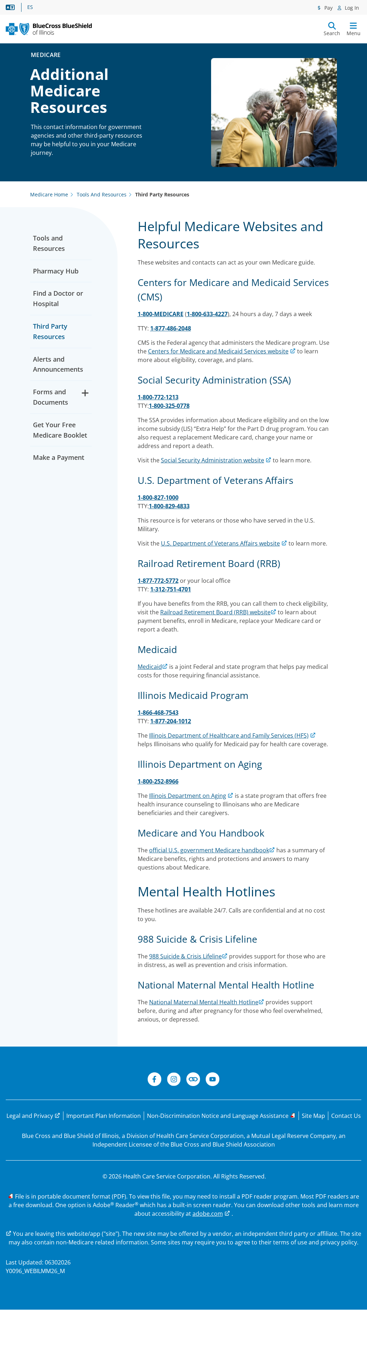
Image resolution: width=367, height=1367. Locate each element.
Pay (328, 7)
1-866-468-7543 (158, 712)
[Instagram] (174, 1080)
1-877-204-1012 (170, 721)
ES (30, 7)
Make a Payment (58, 457)
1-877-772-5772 (158, 581)
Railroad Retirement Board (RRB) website (215, 612)
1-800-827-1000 (158, 497)
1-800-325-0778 (169, 406)
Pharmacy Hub (55, 271)
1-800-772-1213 (158, 397)
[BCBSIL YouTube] (212, 1080)
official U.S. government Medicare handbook (209, 850)
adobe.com (207, 1214)
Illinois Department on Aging (187, 796)
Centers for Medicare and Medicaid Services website (218, 351)
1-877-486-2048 (170, 328)
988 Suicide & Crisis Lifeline (185, 956)
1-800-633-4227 (207, 314)
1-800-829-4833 (169, 506)
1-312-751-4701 (170, 589)
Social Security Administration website (212, 460)
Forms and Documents (50, 396)
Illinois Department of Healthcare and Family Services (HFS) (229, 735)
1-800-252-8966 (158, 781)
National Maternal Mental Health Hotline (203, 1002)
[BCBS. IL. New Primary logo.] (49, 29)
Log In (351, 7)
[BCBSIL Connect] (193, 1080)
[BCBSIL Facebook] (154, 1080)
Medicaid (150, 667)
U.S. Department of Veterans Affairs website (220, 543)
